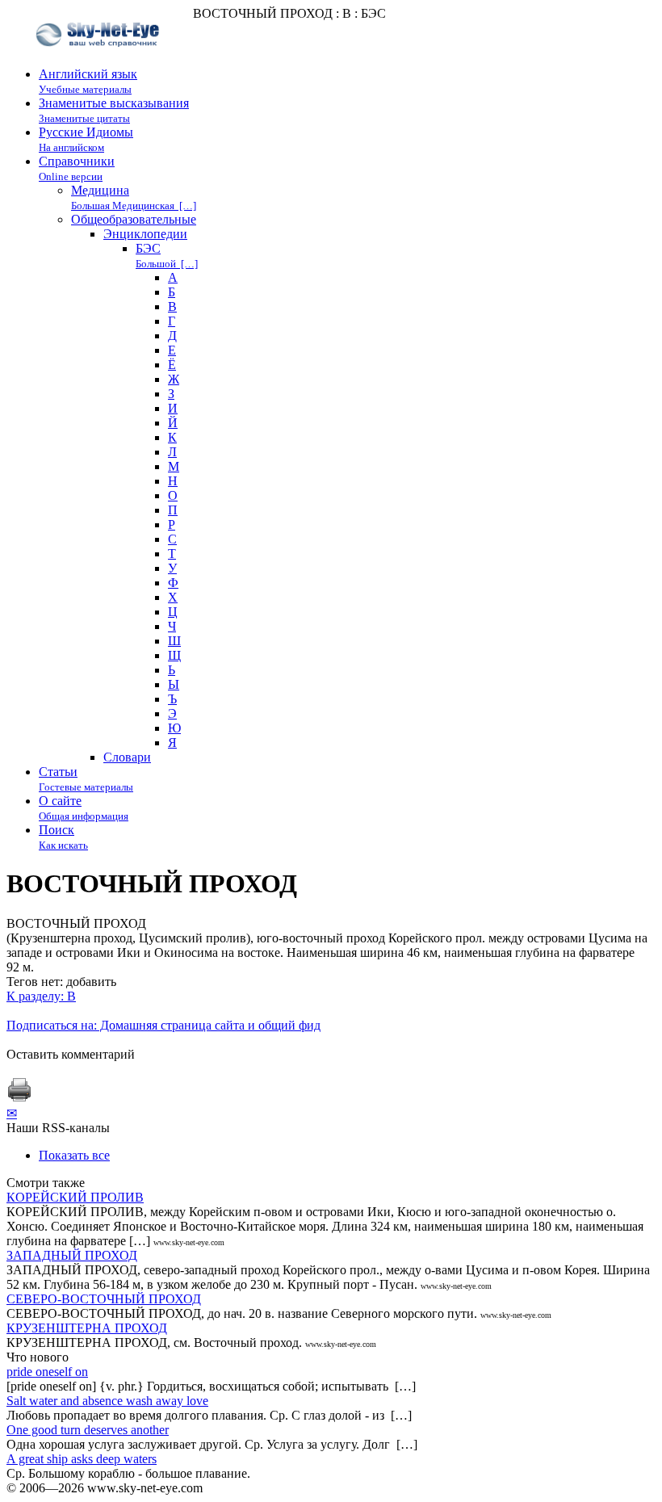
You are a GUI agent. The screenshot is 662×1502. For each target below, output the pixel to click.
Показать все (74, 1155)
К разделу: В (41, 996)
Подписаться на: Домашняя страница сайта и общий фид (163, 1025)
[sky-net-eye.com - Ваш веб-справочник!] (99, 59)
